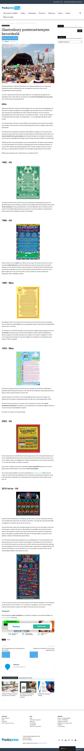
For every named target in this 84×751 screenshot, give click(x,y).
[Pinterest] (68, 738)
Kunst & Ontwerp (10, 23)
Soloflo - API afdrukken (63, 720)
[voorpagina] (3, 700)
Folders (23, 13)
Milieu (3, 720)
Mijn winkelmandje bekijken (73, 2)
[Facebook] (59, 738)
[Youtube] (75, 738)
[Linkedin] (65, 738)
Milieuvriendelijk (8, 17)
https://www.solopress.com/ (19, 666)
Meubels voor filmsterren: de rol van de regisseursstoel (43, 649)
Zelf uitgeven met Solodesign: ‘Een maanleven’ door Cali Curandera (27, 695)
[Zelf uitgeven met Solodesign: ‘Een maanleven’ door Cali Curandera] (28, 687)
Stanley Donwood (38, 473)
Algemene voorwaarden (35, 726)
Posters (60, 13)
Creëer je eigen (61, 726)
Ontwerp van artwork (62, 721)
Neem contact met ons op (8, 723)
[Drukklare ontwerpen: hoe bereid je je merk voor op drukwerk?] (10, 687)
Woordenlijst (33, 723)
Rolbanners (51, 13)
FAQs (31, 718)
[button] (80, 13)
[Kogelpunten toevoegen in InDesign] (46, 687)
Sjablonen (32, 721)
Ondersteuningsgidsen (35, 720)
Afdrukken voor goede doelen (65, 723)
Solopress (6, 41)
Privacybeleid (33, 724)
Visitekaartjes (32, 13)
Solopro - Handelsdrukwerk (64, 718)
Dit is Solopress (5, 718)
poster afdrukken (6, 617)
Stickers (68, 13)
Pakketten (60, 724)
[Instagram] (62, 738)
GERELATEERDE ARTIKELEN (10, 678)
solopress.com (58, 2)
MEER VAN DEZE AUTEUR (25, 678)
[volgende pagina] (5, 700)
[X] (72, 738)
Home (3, 23)
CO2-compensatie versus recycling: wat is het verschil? (13, 649)
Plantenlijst (4, 721)
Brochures (42, 13)
